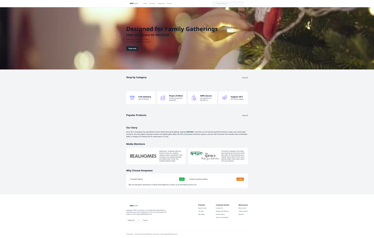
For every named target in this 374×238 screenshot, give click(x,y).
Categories (161, 3)
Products (152, 3)
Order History (243, 211)
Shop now (132, 48)
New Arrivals (202, 208)
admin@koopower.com (188, 185)
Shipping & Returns (222, 211)
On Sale (200, 211)
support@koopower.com (171, 234)
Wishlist (241, 214)
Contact (169, 3)
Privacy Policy (220, 214)
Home (145, 3)
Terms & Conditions (222, 217)
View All (245, 78)
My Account (242, 208)
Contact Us (219, 208)
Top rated (201, 214)
